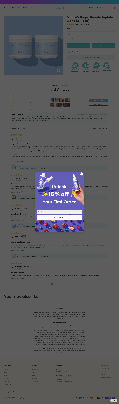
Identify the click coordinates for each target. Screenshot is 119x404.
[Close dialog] (81, 174)
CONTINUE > (59, 217)
